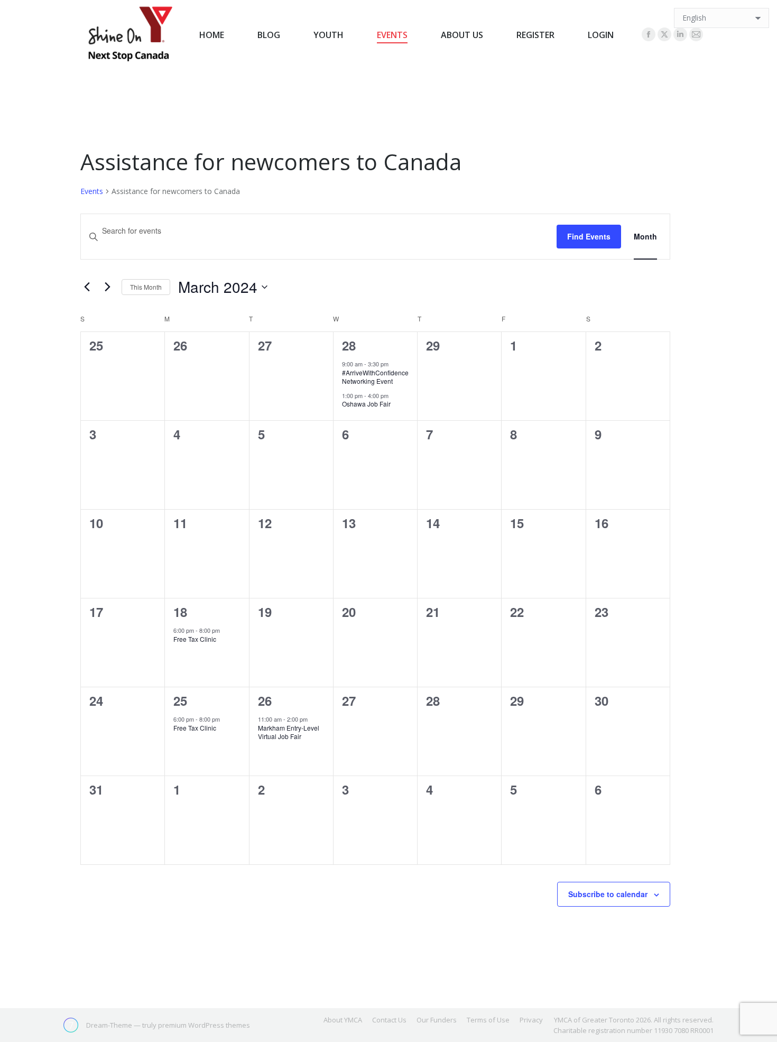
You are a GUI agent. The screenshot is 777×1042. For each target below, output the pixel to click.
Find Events (588, 236)
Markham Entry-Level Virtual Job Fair (288, 732)
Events (91, 191)
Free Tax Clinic (194, 638)
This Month (146, 286)
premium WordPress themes (204, 1025)
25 (180, 700)
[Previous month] (86, 287)
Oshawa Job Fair (366, 403)
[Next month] (107, 287)
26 (265, 700)
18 (180, 612)
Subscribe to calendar (608, 894)
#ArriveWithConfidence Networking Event (375, 377)
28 (349, 345)
